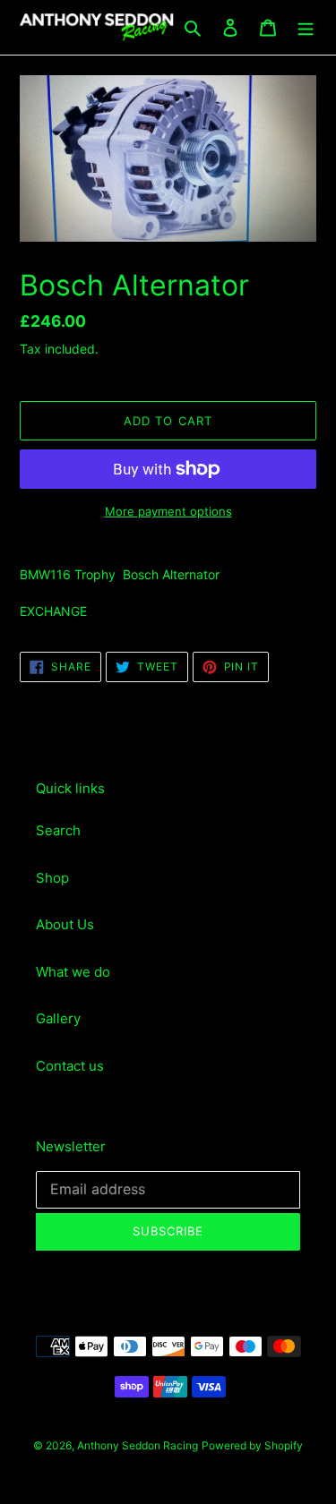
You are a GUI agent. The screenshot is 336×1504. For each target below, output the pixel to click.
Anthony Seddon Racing (137, 1445)
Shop (52, 877)
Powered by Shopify (252, 1445)
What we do (73, 971)
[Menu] (305, 27)
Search (58, 830)
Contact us (70, 1065)
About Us (65, 924)
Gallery (58, 1018)
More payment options (168, 511)
